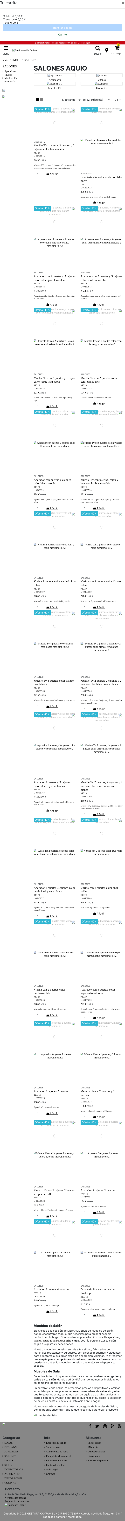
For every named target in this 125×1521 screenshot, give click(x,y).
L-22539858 (86, 1300)
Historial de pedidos (98, 1460)
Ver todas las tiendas (15, 1497)
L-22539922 (39, 1201)
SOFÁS (8, 1442)
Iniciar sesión (94, 1442)
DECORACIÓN (13, 1478)
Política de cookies (55, 1465)
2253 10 (37, 1198)
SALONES (9, 66)
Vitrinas (102, 80)
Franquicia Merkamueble (59, 1456)
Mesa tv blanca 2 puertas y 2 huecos (96, 1111)
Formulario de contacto (17, 1501)
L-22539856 (39, 1296)
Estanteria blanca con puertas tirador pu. (98, 1309)
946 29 (37, 153)
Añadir (53, 174)
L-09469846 (39, 287)
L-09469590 (86, 490)
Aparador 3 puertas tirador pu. (47, 1305)
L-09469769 (86, 796)
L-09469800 (86, 898)
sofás (104, 1337)
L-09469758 (86, 388)
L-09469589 (86, 592)
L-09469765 (39, 691)
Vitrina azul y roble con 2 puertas (95, 907)
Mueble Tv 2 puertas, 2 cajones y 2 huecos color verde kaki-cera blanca (101, 786)
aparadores (113, 1337)
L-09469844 (39, 388)
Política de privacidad (57, 1460)
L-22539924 (86, 1102)
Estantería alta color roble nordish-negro (98, 197)
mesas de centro (51, 1340)
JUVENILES (11, 1451)
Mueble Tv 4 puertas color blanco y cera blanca (55, 700)
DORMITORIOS (13, 1469)
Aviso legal (52, 1469)
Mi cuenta (93, 1447)
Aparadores (55, 80)
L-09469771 (39, 898)
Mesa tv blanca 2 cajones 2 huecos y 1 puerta (53, 1210)
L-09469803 (39, 1000)
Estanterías (101, 88)
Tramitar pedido (62, 27)
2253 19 (37, 1095)
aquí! (88, 43)
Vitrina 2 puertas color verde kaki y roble (52, 601)
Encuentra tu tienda (56, 1442)
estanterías (65, 1340)
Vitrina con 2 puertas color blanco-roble (98, 601)
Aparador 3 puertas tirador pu (51, 1289)
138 (82, 184)
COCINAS (10, 1482)
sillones (37, 1340)
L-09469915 (39, 156)
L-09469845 (86, 287)
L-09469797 (39, 592)
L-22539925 (39, 1098)
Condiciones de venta (57, 1451)
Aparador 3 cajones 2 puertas (51, 1091)
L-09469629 (86, 1000)
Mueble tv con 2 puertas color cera (96, 398)
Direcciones (94, 1456)
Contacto (50, 1473)
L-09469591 (39, 490)
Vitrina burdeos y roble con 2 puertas (50, 1009)
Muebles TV (54, 88)
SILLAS (8, 1465)
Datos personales (96, 1451)
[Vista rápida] (54, 137)
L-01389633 (86, 188)
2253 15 (84, 1099)
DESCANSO (11, 1447)
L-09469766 (86, 691)
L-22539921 (86, 1197)
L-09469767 (39, 793)
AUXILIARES (12, 1473)
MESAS (8, 1460)
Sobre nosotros (53, 1447)
